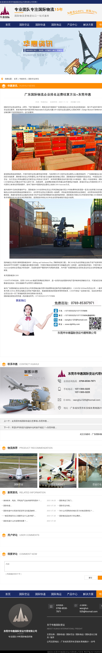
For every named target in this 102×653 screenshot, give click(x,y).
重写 (90, 577)
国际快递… (7, 505)
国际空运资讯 (33, 78)
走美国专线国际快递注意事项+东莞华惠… (30, 420)
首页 (15, 78)
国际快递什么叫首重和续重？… (15, 521)
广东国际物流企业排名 (64, 107)
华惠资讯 (22, 78)
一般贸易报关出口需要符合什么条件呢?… (19, 515)
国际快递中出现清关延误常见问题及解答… (19, 510)
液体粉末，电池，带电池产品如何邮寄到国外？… (22, 500)
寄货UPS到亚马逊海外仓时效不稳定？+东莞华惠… (34, 427)
